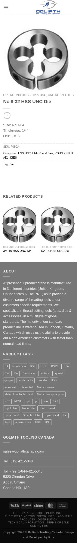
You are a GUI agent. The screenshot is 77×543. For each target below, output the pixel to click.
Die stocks (29, 373)
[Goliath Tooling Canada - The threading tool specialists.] (48, 7)
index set (10, 387)
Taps (7, 422)
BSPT (55, 366)
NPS (7, 401)
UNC (38, 422)
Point (55, 401)
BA (6, 366)
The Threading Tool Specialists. (38, 513)
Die (11, 164)
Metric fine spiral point (50, 394)
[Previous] (3, 232)
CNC (7, 373)
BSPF (43, 366)
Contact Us (39, 525)
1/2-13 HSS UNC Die (55, 250)
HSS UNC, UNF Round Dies (53, 95)
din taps (45, 373)
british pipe (19, 366)
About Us (65, 516)
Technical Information (26, 522)
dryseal (58, 373)
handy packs (25, 380)
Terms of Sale (58, 522)
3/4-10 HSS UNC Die (17, 250)
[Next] (74, 232)
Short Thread (47, 408)
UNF (47, 422)
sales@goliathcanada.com (23, 451)
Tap (65, 415)
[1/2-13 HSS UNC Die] (57, 223)
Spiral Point (11, 415)
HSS (54, 380)
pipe (45, 401)
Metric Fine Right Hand (18, 394)
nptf (36, 401)
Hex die (42, 380)
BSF (33, 366)
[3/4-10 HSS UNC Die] (19, 223)
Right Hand (11, 408)
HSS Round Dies (16, 95)
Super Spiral (51, 415)
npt (28, 401)
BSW (66, 366)
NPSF (18, 401)
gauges (8, 380)
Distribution (47, 519)
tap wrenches (23, 422)
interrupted (26, 387)
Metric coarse (45, 387)
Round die (28, 408)
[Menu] (5, 7)
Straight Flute (31, 415)
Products (27, 519)
